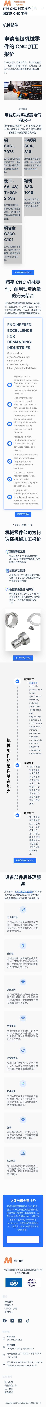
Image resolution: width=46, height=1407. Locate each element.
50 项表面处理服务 (24, 891)
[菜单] (42, 8)
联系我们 (9, 1392)
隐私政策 (9, 1382)
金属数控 (9, 1302)
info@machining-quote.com (20, 1348)
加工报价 (33, 683)
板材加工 (9, 1312)
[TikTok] (28, 1321)
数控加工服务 (11, 1308)
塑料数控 (9, 1305)
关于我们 (9, 1389)
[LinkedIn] (20, 1321)
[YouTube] (12, 1321)
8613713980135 (14, 1339)
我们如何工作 (11, 1385)
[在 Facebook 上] (5, 1321)
